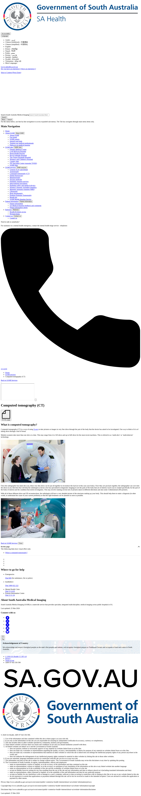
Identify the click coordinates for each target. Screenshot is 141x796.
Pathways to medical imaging (20, 145)
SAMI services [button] (21, 167)
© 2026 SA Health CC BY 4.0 (16, 656)
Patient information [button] (26, 201)
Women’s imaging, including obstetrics (23, 187)
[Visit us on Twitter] (7, 624)
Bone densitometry (16, 193)
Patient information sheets (19, 208)
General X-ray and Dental (19, 170)
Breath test (13, 197)
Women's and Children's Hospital (21, 159)
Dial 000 (8, 578)
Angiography (14, 172)
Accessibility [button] (6, 34)
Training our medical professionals (22, 143)
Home (7, 131)
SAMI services (10, 167)
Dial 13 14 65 (10, 591)
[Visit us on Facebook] (7, 617)
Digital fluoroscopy (16, 175)
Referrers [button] (16, 210)
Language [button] (5, 36)
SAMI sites (9, 147)
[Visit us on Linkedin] (7, 628)
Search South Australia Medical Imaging (15, 115)
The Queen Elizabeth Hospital (20, 157)
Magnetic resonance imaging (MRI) (22, 189)
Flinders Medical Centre (18, 149)
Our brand (13, 137)
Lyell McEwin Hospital (18, 151)
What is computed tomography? (16, 553)
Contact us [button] (17, 216)
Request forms (15, 214)
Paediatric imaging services (19, 181)
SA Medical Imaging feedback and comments (25, 206)
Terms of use (9, 660)
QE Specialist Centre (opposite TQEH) (23, 163)
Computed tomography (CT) (20, 174)
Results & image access (18, 212)
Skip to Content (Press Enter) (11, 73)
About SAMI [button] (20, 133)
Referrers (8, 210)
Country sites (14, 161)
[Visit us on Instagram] (7, 621)
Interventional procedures (18, 183)
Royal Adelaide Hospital (18, 155)
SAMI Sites (14, 165)
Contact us (9, 216)
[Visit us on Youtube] (7, 631)
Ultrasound (13, 191)
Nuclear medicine (16, 179)
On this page (5, 547)
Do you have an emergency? (11, 69)
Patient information (12, 201)
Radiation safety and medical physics (22, 185)
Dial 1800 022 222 (11, 585)
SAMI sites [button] (18, 147)
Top (3, 639)
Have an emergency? (28, 69)
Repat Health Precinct (17, 153)
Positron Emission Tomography (21, 195)
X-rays (35, 429)
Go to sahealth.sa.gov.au (9, 67)
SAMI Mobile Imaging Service (20, 199)
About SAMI (10, 133)
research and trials (16, 141)
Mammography (15, 177)
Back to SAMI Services (9, 380)
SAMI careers (14, 139)
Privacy (8, 658)
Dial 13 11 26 (10, 595)
